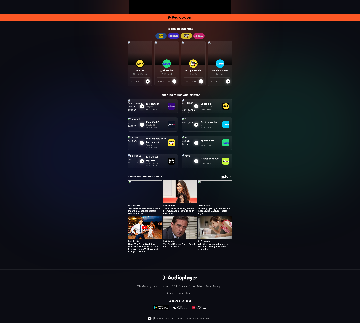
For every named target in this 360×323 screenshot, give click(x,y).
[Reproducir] (148, 81)
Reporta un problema (180, 293)
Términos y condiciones (152, 286)
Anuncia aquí (214, 286)
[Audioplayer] (180, 17)
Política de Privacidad (187, 286)
